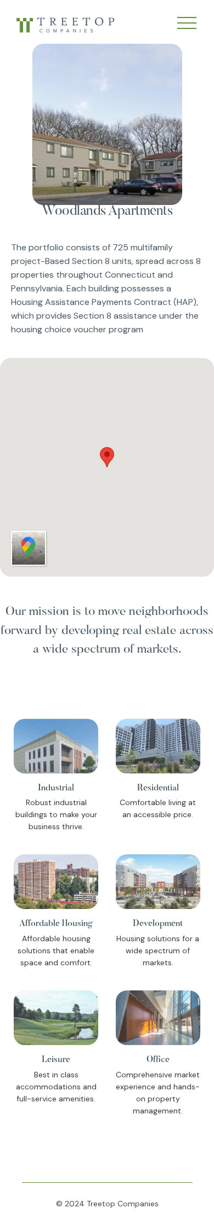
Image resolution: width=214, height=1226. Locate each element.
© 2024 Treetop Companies (107, 1204)
